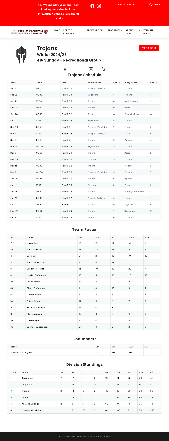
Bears (127, 107)
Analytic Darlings (96, 88)
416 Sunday (48, 60)
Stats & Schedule (68, 32)
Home (56, 30)
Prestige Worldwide (97, 127)
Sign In (121, 4)
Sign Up (131, 4)
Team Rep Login (148, 32)
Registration (95, 30)
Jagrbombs (93, 120)
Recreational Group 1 (83, 60)
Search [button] (156, 4)
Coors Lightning (133, 114)
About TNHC (129, 32)
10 (151, 217)
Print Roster (149, 48)
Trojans (128, 88)
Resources (114, 30)
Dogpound (93, 94)
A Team (128, 165)
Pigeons (129, 140)
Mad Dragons (131, 101)
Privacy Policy (103, 436)
